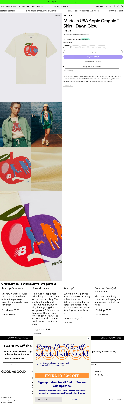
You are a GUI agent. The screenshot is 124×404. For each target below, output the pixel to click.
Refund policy (5, 400)
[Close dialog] (88, 338)
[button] (118, 6)
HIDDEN (67, 15)
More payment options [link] (93, 61)
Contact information (6, 402)
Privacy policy (14, 400)
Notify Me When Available (92, 67)
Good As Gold (10, 397)
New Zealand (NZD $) (103, 6)
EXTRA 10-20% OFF (62, 376)
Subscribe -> (91, 365)
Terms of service (23, 400)
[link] (62, 355)
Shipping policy (32, 400)
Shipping (73, 34)
